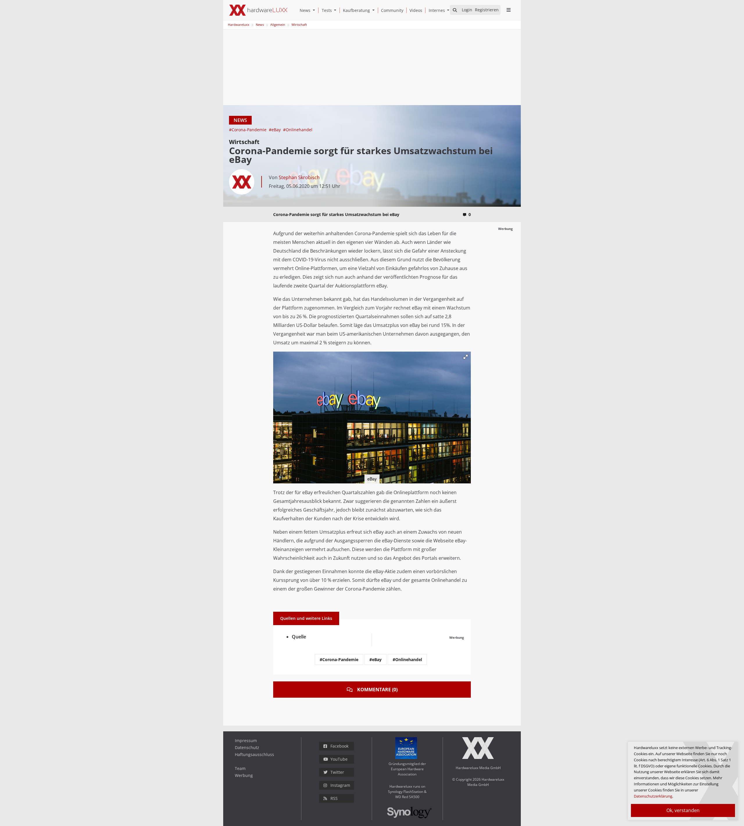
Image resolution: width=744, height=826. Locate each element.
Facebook (339, 746)
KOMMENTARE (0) (377, 689)
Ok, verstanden (683, 810)
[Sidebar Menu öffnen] (508, 10)
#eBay (275, 129)
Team (240, 768)
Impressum (246, 740)
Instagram (340, 785)
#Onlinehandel (297, 129)
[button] (315, 10)
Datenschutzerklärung (653, 796)
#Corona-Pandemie (248, 129)
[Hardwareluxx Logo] (258, 10)
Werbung (244, 775)
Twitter (337, 772)
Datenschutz (247, 747)
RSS (334, 798)
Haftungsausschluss (254, 754)
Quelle (299, 637)
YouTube (339, 759)
